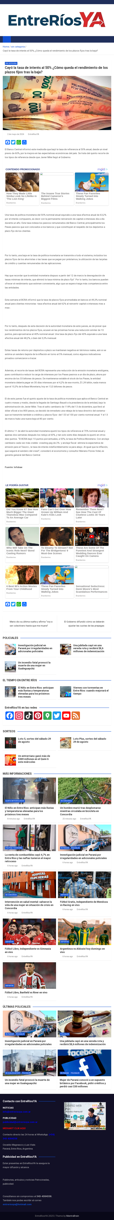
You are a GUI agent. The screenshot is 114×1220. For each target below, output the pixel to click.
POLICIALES (75, 848)
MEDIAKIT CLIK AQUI (14, 1128)
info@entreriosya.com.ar (17, 1111)
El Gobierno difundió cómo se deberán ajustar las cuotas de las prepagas (84, 623)
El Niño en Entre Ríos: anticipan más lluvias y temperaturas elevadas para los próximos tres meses (36, 692)
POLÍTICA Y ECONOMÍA (14, 848)
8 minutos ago (13, 819)
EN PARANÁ (65, 848)
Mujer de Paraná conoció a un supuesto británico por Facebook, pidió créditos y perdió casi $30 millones (83, 1083)
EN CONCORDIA (66, 801)
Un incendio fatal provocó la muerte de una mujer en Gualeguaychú (34, 665)
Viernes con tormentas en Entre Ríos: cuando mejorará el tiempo (91, 690)
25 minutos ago (69, 819)
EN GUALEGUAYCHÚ (13, 1073)
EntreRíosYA (33, 134)
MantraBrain (72, 1215)
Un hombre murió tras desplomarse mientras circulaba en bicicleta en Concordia (80, 811)
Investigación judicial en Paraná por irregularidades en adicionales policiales (35, 648)
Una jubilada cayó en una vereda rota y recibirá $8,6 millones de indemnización (88, 648)
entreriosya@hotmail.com (17, 1204)
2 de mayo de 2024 (15, 134)
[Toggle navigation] (14, 39)
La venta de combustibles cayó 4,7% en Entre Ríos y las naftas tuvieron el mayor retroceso (28, 858)
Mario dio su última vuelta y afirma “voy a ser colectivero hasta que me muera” (31, 623)
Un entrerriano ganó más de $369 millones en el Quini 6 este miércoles (34, 758)
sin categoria (11, 63)
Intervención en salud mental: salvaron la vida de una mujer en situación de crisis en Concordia (29, 905)
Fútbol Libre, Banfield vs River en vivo (26, 992)
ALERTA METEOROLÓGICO (15, 801)
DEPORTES (65, 895)
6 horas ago (12, 866)
